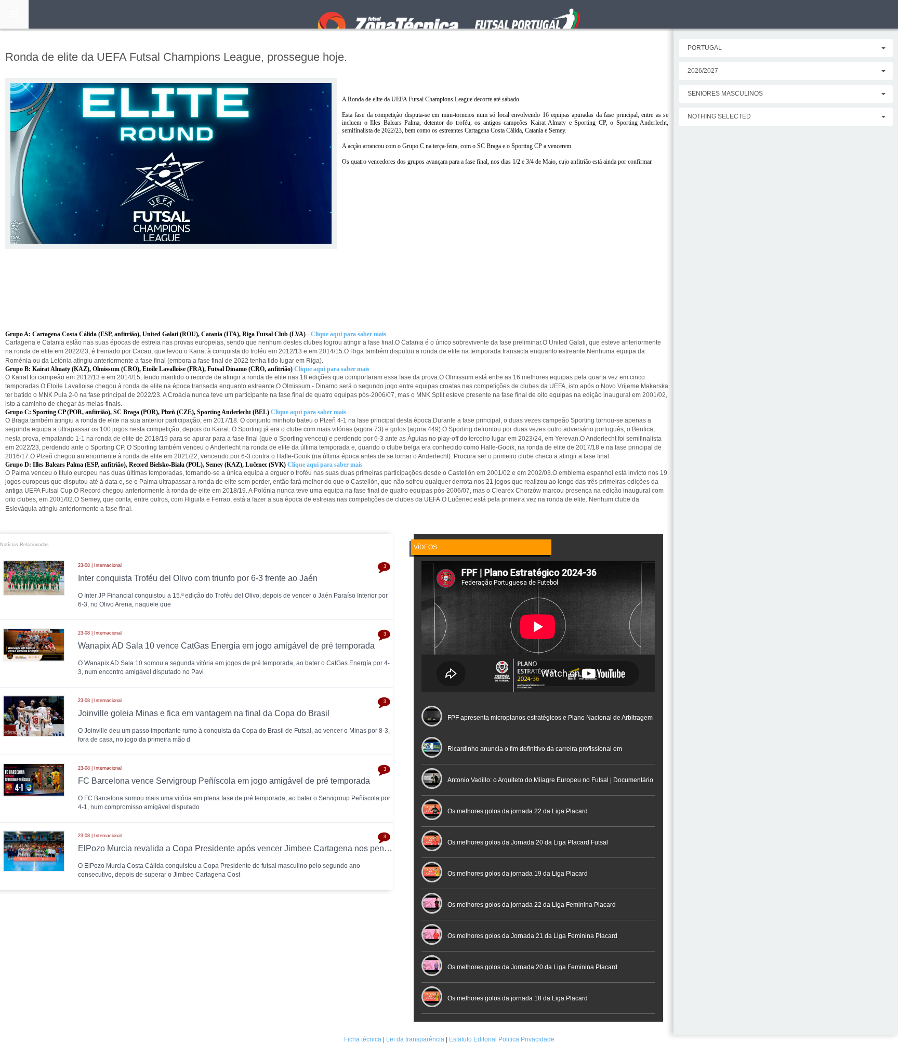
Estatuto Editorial (473, 1039)
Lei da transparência (415, 1039)
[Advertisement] (337, 329)
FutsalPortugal (449, 14)
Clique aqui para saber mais (308, 412)
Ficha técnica (362, 1039)
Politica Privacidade (526, 1039)
